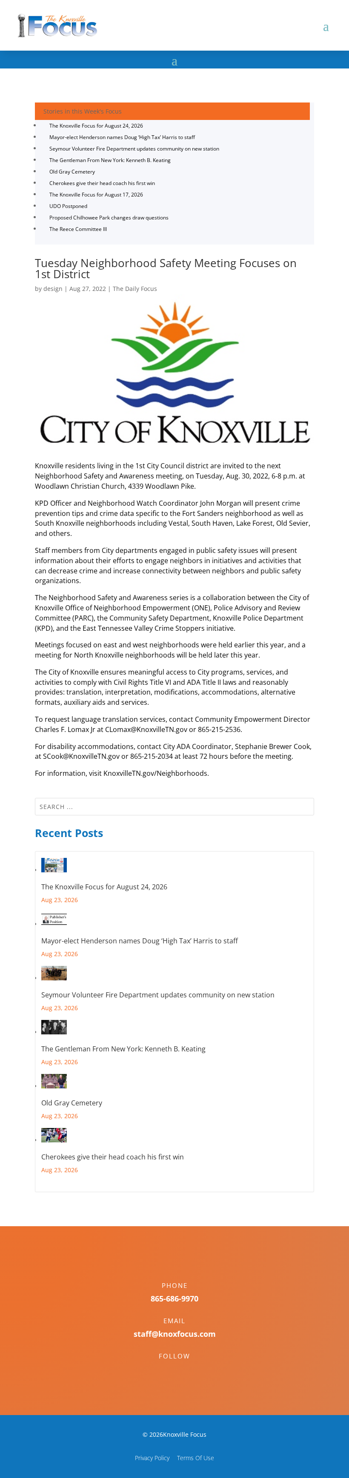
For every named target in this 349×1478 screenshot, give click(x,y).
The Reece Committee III (78, 229)
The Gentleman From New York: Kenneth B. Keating (110, 160)
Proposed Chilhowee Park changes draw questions (109, 217)
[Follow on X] (183, 1371)
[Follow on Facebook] (166, 1371)
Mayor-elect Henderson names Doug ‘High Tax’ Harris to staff (122, 137)
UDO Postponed (68, 206)
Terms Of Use (195, 1458)
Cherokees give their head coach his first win (102, 183)
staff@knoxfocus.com (175, 1334)
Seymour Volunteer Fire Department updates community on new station (134, 148)
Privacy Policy (152, 1458)
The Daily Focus (135, 289)
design (53, 289)
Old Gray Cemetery (72, 171)
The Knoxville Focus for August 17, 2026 (96, 194)
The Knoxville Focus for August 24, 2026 (96, 125)
